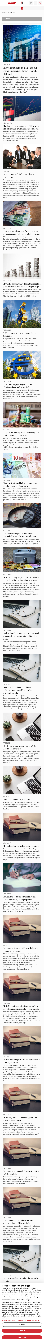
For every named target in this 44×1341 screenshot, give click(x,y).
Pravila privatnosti (9, 1320)
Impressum (21, 1320)
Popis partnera (33, 1320)
